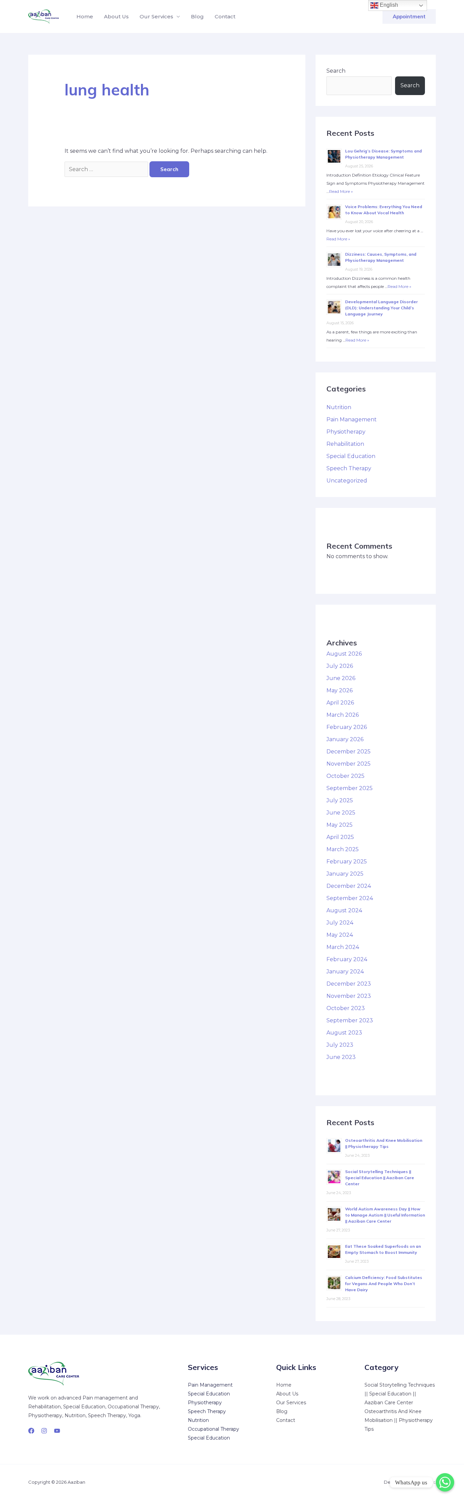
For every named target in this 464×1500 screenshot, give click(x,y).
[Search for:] (107, 169)
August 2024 (344, 910)
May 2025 (339, 825)
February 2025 (346, 861)
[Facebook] (31, 1431)
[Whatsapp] (445, 1482)
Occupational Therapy (213, 1429)
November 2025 (348, 764)
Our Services (156, 16)
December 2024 (348, 886)
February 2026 (346, 727)
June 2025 (340, 812)
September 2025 (349, 788)
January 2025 (344, 874)
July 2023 (339, 1045)
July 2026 (339, 666)
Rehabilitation (345, 444)
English (388, 5)
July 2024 (339, 922)
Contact (225, 16)
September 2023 (349, 1020)
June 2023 (341, 1057)
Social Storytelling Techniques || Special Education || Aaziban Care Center (379, 1177)
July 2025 (339, 800)
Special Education (350, 456)
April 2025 (340, 837)
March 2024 (342, 947)
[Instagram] (44, 1431)
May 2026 (339, 690)
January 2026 (344, 739)
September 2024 (349, 898)
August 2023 (344, 1032)
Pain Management (351, 419)
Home (84, 16)
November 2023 (348, 996)
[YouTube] (57, 1431)
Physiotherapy (345, 431)
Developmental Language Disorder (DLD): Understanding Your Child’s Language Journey (381, 307)
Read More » (341, 191)
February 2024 (346, 959)
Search (335, 71)
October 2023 (345, 1008)
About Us (116, 16)
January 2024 (345, 971)
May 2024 (339, 935)
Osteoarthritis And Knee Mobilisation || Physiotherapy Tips (398, 1420)
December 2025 (348, 751)
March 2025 (342, 849)
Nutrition (338, 407)
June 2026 (340, 678)
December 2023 (348, 984)
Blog (197, 16)
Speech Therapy (348, 468)
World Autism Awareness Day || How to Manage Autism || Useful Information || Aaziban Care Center (385, 1215)
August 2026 (344, 654)
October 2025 (345, 776)
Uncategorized (346, 480)
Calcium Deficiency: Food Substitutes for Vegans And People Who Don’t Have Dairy (383, 1283)
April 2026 (340, 702)
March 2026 (342, 715)
